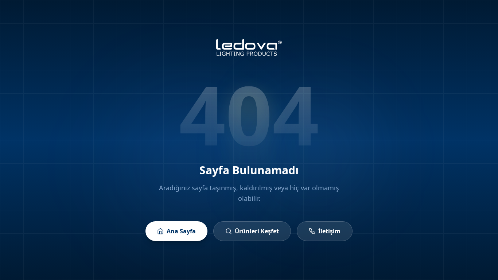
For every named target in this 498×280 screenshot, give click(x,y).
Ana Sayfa (181, 231)
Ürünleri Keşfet (257, 231)
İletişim (329, 231)
